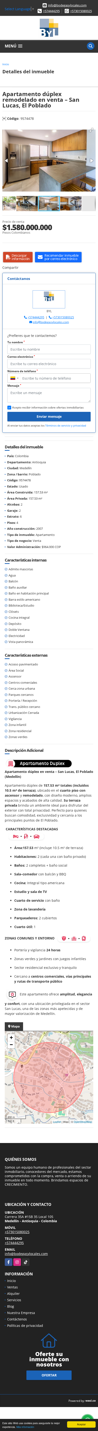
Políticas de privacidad (25, 1325)
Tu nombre (16, 342)
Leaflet (57, 1122)
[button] (91, 130)
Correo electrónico (21, 357)
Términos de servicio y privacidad (65, 425)
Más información (25, 1427)
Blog (10, 1306)
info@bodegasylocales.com (67, 5)
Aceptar (81, 1424)
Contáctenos (17, 1319)
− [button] (11, 1045)
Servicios (14, 1300)
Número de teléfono (22, 371)
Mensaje (14, 386)
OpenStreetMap (83, 1122)
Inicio (5, 64)
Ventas (12, 1287)
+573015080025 (81, 11)
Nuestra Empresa (21, 1312)
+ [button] (11, 1038)
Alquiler (13, 1293)
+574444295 (51, 11)
